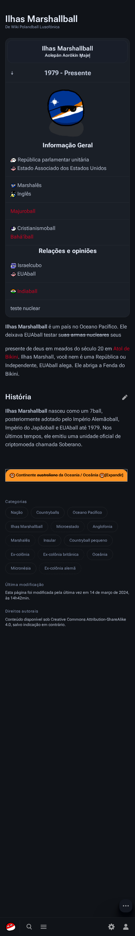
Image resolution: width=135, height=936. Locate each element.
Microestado (67, 526)
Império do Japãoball (29, 428)
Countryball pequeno (88, 540)
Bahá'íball (21, 237)
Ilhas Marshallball (27, 526)
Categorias (16, 501)
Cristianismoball (36, 228)
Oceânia (99, 554)
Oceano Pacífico (87, 512)
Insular (50, 540)
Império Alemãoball (95, 419)
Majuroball (22, 211)
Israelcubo (30, 265)
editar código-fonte (125, 397)
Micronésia (21, 568)
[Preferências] (111, 926)
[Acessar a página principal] (10, 926)
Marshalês (20, 540)
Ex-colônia (20, 554)
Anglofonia (102, 526)
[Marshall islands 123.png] (67, 111)
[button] (114, 475)
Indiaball (27, 291)
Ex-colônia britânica (61, 554)
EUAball (26, 274)
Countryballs (47, 512)
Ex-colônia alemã (60, 568)
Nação (17, 512)
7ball (95, 411)
